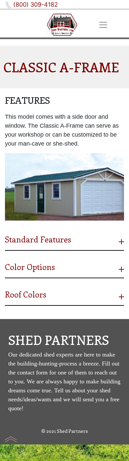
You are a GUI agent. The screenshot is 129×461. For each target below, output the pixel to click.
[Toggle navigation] (103, 25)
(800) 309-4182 (35, 4)
